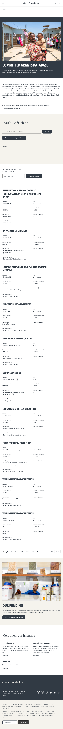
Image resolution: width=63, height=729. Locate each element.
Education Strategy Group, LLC (19, 409)
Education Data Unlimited (16, 304)
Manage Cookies (9, 722)
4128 (22, 551)
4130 (33, 551)
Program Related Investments (26, 91)
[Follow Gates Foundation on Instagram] (50, 692)
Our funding (12, 605)
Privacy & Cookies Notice (33, 715)
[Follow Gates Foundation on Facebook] (42, 692)
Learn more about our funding (14, 617)
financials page (31, 95)
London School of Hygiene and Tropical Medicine (24, 268)
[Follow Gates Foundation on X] (38, 692)
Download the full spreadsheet (14, 138)
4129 (27, 551)
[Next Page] (37, 551)
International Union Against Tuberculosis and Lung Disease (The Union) (21, 193)
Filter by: (4, 146)
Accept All (23, 722)
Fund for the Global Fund (16, 443)
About (4, 9)
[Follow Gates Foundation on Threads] (58, 692)
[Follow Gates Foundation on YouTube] (54, 692)
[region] (31, 714)
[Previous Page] (3, 551)
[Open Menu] (3, 3)
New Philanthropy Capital (17, 338)
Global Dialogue (11, 372)
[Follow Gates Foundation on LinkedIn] (46, 692)
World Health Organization (18, 479)
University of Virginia (14, 231)
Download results (32, 176)
